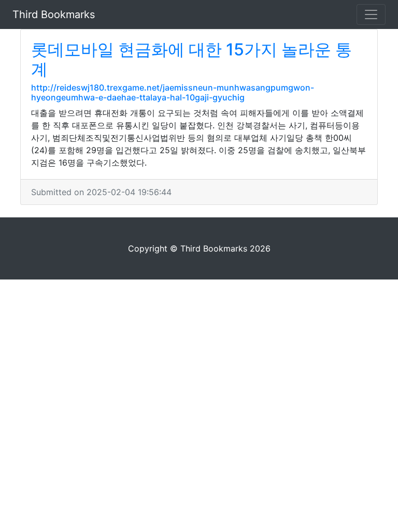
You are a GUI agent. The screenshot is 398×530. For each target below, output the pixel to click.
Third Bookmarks (53, 14)
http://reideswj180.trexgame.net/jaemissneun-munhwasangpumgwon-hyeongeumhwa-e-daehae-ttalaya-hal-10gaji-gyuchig (172, 92)
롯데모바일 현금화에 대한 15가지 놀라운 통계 (191, 59)
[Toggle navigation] (371, 14)
